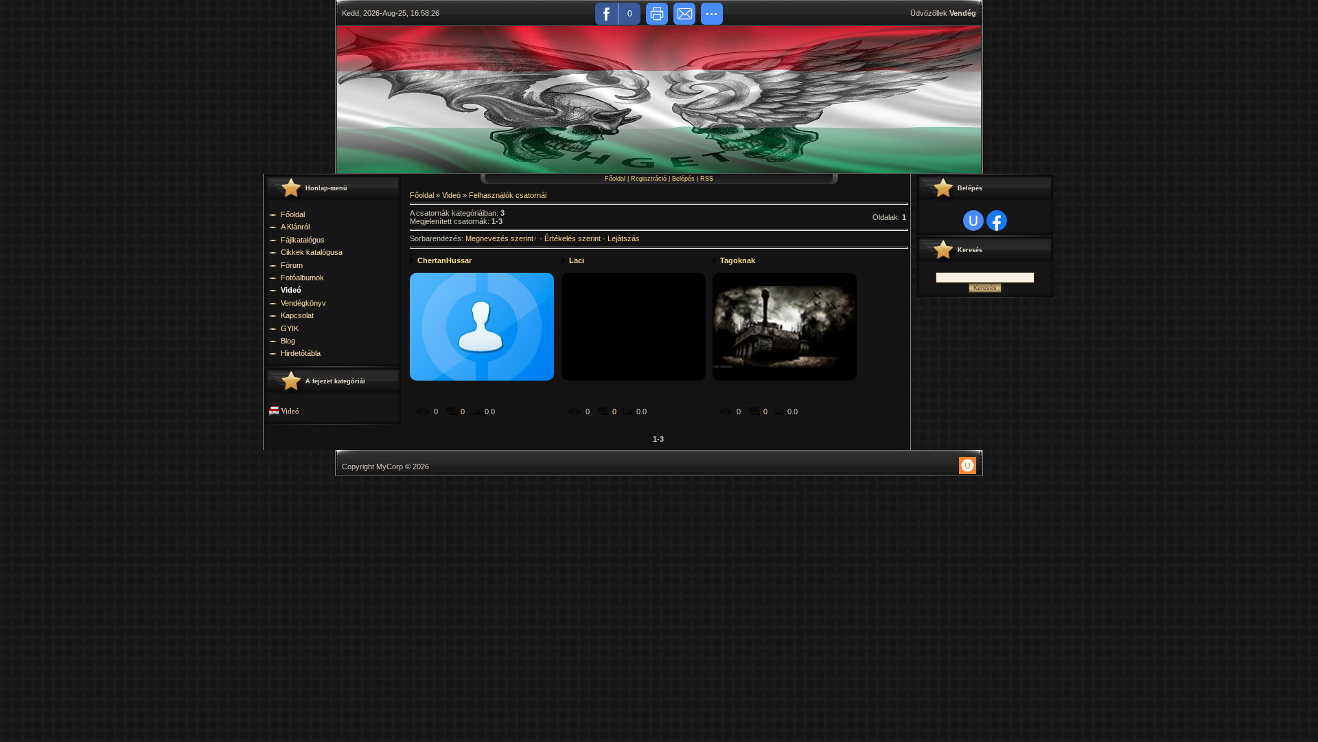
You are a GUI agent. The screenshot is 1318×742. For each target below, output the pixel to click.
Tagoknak (737, 260)
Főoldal (615, 178)
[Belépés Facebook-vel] (996, 220)
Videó (290, 411)
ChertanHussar (444, 260)
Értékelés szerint (572, 238)
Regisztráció (649, 178)
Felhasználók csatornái (507, 195)
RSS (706, 178)
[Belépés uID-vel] (973, 220)
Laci (576, 260)
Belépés (683, 178)
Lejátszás (624, 238)
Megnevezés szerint (499, 238)
